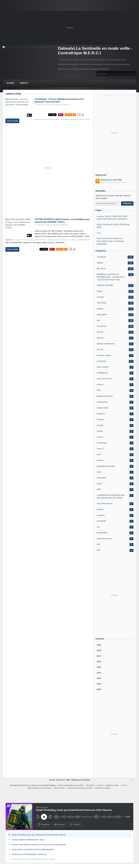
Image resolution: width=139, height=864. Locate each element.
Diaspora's (101, 414)
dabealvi (100, 263)
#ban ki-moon (22, 240)
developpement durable (106, 466)
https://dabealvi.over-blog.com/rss (113, 182)
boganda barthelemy (105, 396)
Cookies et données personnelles (80, 788)
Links (99, 233)
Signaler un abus (112, 785)
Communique (102, 443)
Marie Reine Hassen (105, 504)
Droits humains (103, 367)
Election (100, 332)
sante (99, 472)
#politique (73, 119)
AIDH (99, 489)
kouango (100, 425)
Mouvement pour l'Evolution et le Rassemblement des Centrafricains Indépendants (110, 241)
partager (61, 824)
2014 (99, 673)
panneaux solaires (104, 355)
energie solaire (102, 408)
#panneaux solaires (83, 119)
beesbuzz (100, 509)
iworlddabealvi (102, 373)
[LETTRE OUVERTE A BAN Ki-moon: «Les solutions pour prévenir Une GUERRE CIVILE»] (19, 227)
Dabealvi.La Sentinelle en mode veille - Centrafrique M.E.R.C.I (95, 50)
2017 (99, 656)
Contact (24, 83)
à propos (76, 824)
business (100, 460)
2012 (99, 684)
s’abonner (45, 824)
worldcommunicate (104, 538)
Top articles (90, 785)
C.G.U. (124, 785)
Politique (100, 419)
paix (98, 320)
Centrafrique (101, 326)
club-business (102, 402)
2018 (99, 650)
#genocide (45, 119)
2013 (99, 678)
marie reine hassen (104, 379)
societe (99, 437)
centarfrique (101, 361)
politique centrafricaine (105, 344)
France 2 (100, 449)
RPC (98, 544)
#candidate (72, 240)
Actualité (100, 297)
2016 (99, 390)
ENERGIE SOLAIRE (105, 285)
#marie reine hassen (61, 240)
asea (99, 454)
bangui (99, 291)
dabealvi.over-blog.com (30, 785)
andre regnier (102, 314)
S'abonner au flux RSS (111, 180)
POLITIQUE (101, 303)
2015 (99, 667)
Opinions (100, 338)
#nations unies (32, 240)
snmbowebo (101, 478)
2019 (99, 645)
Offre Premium (59, 788)
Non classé (101, 269)
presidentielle (102, 533)
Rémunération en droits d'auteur (39, 788)
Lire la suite (12, 121)
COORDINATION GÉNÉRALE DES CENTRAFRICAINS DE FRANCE (111, 496)
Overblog (86, 780)
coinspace (101, 515)
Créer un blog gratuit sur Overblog (70, 785)
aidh (98, 550)
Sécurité (100, 349)
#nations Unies (55, 119)
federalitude (101, 521)
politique (100, 309)
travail (99, 484)
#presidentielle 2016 (83, 240)
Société (100, 431)
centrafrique (101, 257)
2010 (99, 689)
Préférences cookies (102, 788)
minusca (100, 384)
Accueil (10, 83)
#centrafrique (65, 119)
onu (98, 527)
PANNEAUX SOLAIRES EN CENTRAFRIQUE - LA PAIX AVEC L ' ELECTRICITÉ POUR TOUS (111, 277)
